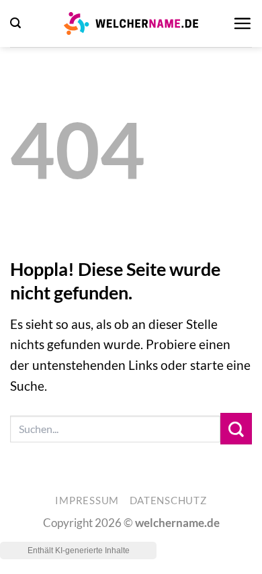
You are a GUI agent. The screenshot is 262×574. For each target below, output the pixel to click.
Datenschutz (168, 500)
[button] (15, 23)
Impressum (87, 500)
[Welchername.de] (131, 23)
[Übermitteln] (236, 428)
